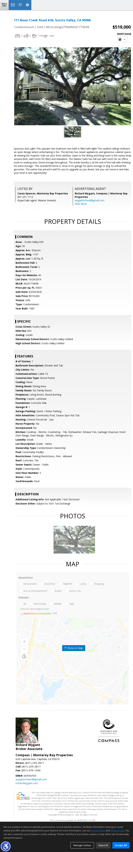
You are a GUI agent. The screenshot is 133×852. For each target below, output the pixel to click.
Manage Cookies (82, 845)
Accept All (121, 845)
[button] (5, 846)
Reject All (103, 845)
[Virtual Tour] (27, 5)
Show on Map (75, 648)
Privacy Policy (98, 830)
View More (81, 203)
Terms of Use (117, 830)
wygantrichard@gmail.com (89, 200)
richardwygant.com (27, 783)
